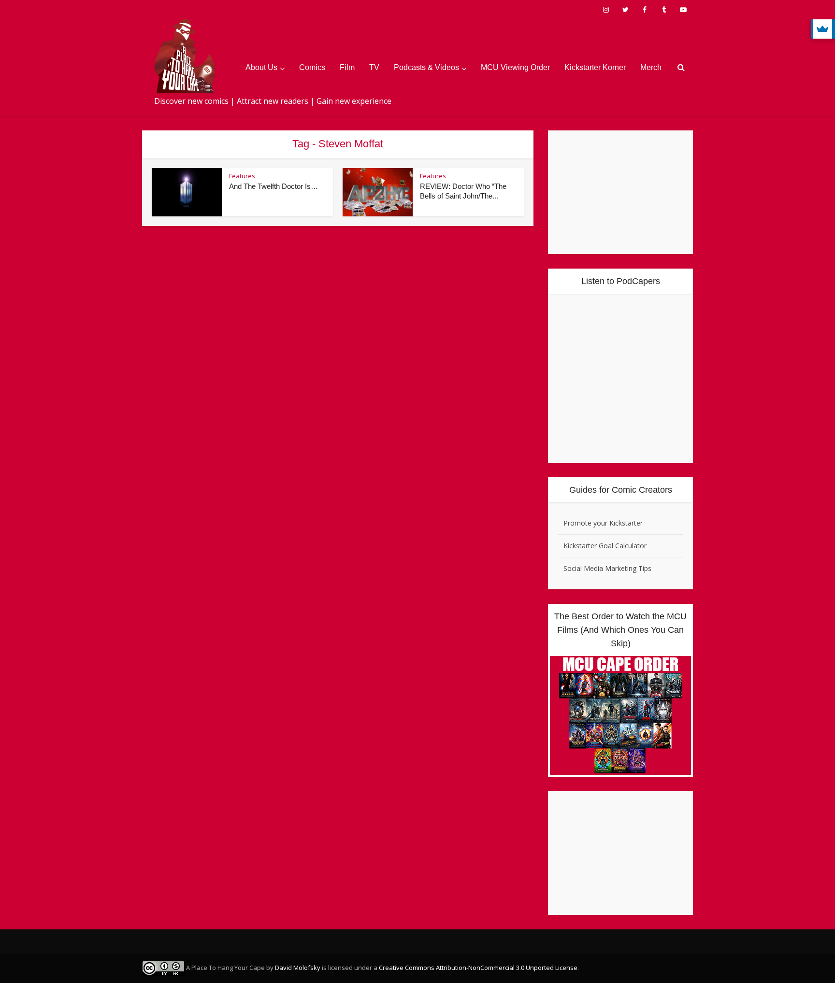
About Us (261, 67)
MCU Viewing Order (515, 67)
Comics (312, 67)
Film (347, 67)
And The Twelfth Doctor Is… (273, 186)
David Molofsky (297, 967)
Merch (651, 67)
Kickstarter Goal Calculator (605, 545)
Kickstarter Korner (595, 67)
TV (374, 67)
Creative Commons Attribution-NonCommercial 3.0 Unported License (478, 967)
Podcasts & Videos (426, 67)
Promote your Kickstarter (603, 522)
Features (242, 175)
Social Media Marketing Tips (607, 568)
